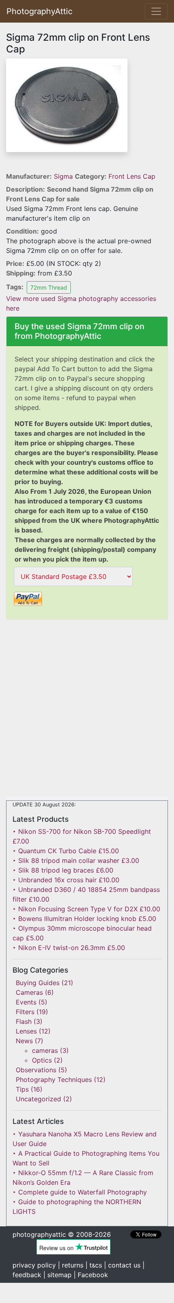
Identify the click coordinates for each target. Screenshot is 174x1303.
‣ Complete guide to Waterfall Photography (80, 1192)
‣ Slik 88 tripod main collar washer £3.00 (76, 860)
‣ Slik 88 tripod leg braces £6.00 (63, 870)
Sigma (64, 176)
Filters (25, 1012)
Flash (24, 1021)
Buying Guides (37, 983)
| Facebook (91, 1275)
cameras (45, 1050)
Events (26, 1002)
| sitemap (57, 1275)
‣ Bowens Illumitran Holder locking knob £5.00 (84, 919)
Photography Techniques (54, 1079)
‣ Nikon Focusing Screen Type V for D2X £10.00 (86, 909)
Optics (42, 1060)
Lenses (26, 1031)
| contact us (122, 1265)
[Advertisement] (87, 709)
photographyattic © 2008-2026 (62, 1234)
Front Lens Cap (131, 176)
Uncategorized (38, 1099)
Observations (36, 1070)
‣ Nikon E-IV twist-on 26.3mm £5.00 (69, 948)
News (24, 1041)
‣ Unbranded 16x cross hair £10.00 (66, 880)
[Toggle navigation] (156, 11)
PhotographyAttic (39, 11)
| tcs (93, 1265)
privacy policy (34, 1265)
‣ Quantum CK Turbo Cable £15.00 (66, 851)
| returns (70, 1265)
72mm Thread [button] (48, 287)
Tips (22, 1089)
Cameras (29, 992)
